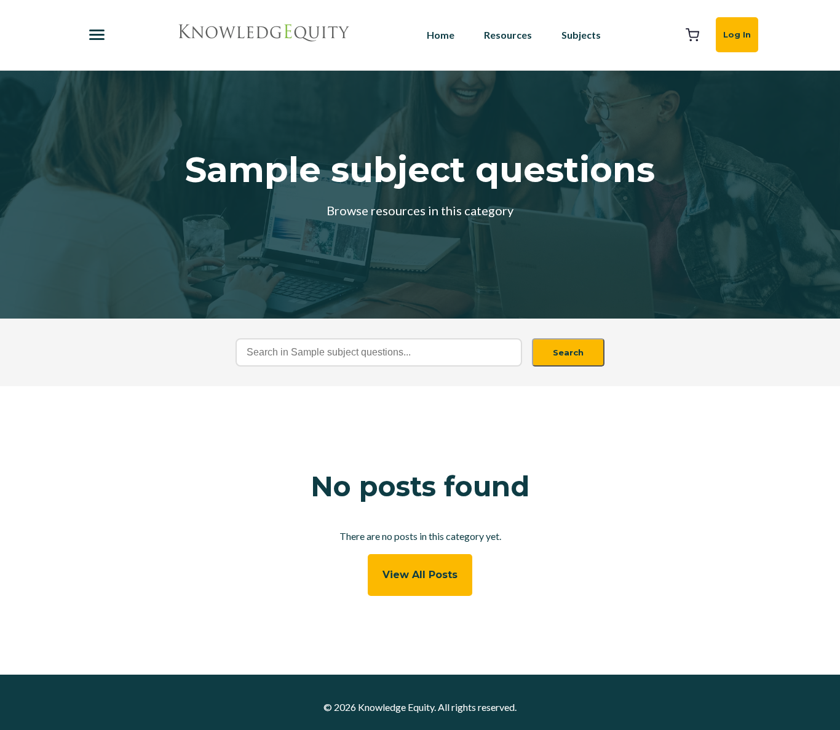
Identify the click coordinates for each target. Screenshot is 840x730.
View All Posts (420, 575)
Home (440, 35)
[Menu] (97, 34)
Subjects (581, 35)
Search (568, 352)
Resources (508, 35)
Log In (737, 34)
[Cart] (692, 35)
